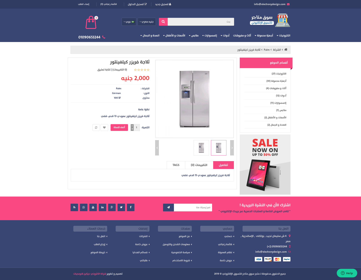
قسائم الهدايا (140, 252)
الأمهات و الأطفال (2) (275, 118)
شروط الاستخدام (181, 260)
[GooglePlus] (112, 207)
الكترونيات (284, 35)
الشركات (143, 236)
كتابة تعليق (104, 70)
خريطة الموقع (98, 252)
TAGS (176, 165)
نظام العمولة (225, 252)
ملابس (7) (281, 110)
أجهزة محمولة (265, 35)
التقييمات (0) (199, 165)
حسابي (228, 236)
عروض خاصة (226, 260)
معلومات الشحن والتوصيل (176, 244)
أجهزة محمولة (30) (276, 81)
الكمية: (145, 127)
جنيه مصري (147, 22)
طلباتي (144, 260)
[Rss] (74, 207)
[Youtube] (93, 207)
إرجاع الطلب (99, 244)
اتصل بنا (101, 236)
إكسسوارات (211, 35)
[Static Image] (265, 164)
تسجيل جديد (162, 4)
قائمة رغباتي (225, 244)
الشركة (277, 50)
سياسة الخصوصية (180, 252)
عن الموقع (184, 236)
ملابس (195, 35)
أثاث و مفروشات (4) (276, 88)
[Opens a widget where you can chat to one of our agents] (347, 273)
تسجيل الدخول (136, 4)
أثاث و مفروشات (242, 35)
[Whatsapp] (83, 207)
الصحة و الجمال (151, 35)
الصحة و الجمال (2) (276, 125)
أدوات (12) (281, 96)
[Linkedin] (102, 207)
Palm (267, 50)
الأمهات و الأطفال (175, 35)
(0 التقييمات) (119, 70)
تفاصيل (223, 165)
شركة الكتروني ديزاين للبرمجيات (89, 274)
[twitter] (121, 207)
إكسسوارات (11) (278, 103)
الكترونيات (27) (279, 74)
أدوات (226, 35)
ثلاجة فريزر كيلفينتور (248, 50)
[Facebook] (130, 207)
